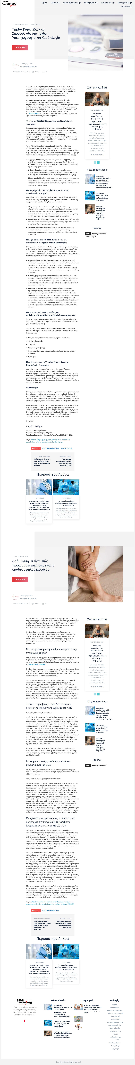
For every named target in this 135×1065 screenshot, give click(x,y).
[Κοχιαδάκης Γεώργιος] (16, 65)
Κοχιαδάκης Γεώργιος (28, 67)
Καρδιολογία (35, 24)
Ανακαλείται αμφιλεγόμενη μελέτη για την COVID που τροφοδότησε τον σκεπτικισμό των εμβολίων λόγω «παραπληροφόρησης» (39, 505)
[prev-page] (95, 162)
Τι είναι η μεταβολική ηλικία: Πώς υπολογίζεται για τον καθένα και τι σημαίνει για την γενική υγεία (93, 1009)
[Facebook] (24, 1021)
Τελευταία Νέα (40, 498)
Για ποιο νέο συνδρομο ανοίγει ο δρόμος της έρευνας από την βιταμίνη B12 (66, 503)
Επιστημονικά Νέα (20, 24)
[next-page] (98, 162)
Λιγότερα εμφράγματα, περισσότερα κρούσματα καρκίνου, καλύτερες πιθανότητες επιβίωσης (97, 121)
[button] (127, 7)
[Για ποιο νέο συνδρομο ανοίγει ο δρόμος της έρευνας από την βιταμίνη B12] (66, 487)
